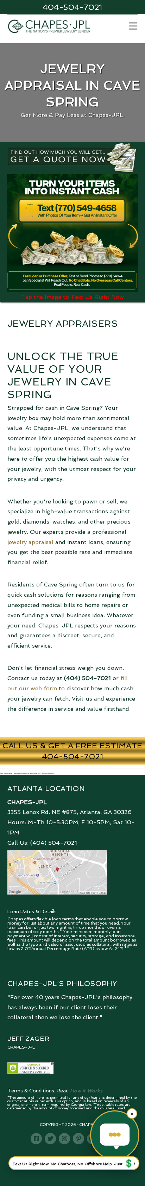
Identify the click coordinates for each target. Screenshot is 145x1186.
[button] (133, 26)
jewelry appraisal (30, 542)
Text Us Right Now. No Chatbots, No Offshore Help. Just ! (74, 1163)
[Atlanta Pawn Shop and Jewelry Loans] (49, 26)
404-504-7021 (72, 7)
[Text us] (114, 1135)
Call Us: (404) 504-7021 (42, 842)
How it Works (86, 1090)
